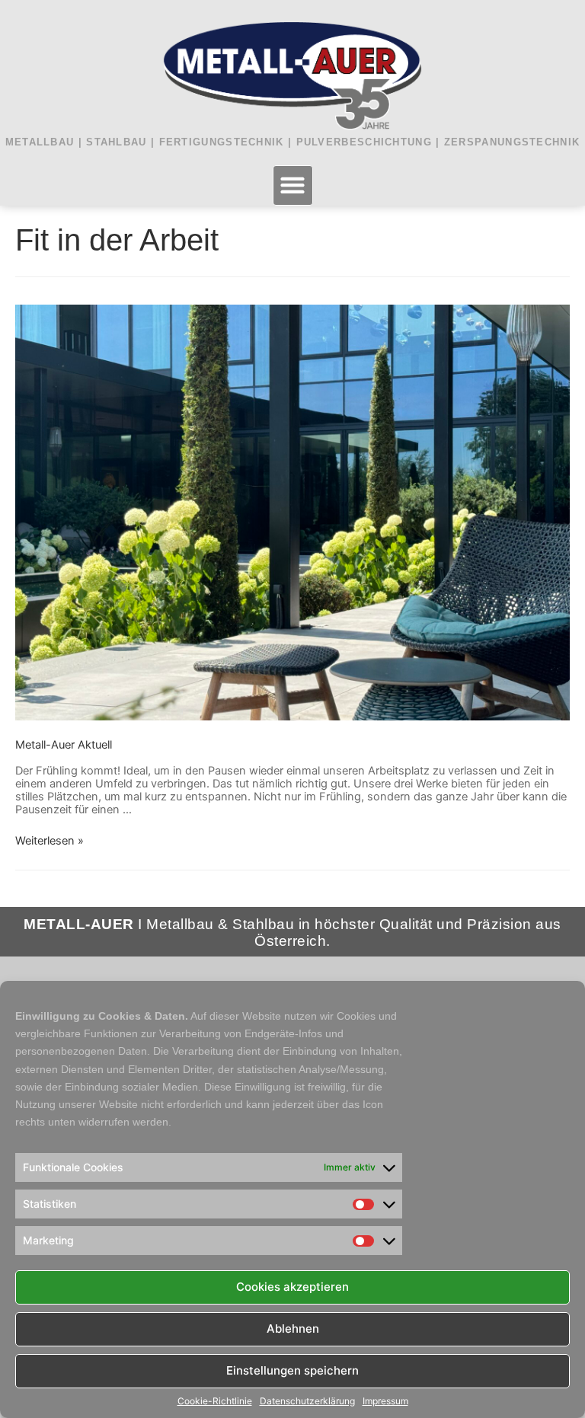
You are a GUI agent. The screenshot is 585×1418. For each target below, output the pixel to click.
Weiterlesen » (49, 841)
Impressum (385, 1401)
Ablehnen (293, 1328)
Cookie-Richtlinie (214, 1401)
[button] (293, 185)
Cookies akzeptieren (292, 1286)
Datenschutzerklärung (307, 1401)
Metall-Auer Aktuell (63, 745)
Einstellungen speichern (292, 1370)
